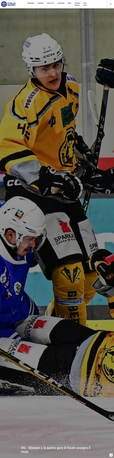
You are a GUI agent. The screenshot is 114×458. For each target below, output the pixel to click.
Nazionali (41, 3)
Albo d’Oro (85, 4)
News (69, 3)
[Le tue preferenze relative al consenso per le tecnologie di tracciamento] (111, 455)
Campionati (30, 3)
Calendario (61, 3)
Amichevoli (50, 3)
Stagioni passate (77, 4)
